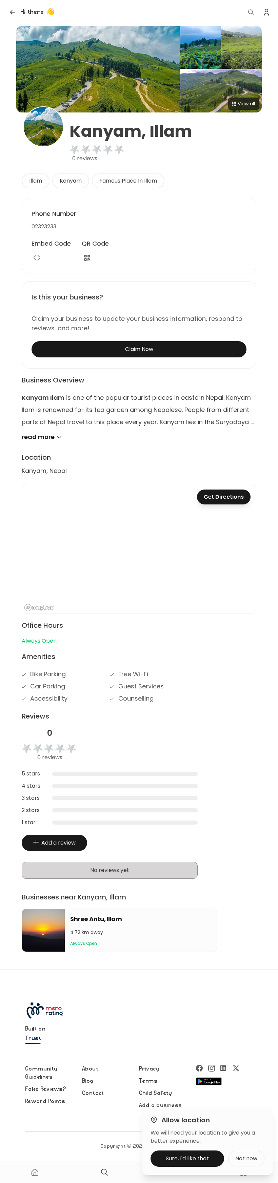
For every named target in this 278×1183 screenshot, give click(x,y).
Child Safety (155, 1093)
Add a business (160, 1105)
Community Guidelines (41, 1073)
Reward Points (45, 1101)
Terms (148, 1081)
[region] (139, 549)
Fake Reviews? (45, 1089)
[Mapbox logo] (39, 607)
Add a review (58, 843)
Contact (93, 1093)
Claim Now (139, 349)
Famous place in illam (128, 181)
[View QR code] (87, 257)
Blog (88, 1081)
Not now (246, 1158)
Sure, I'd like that (187, 1158)
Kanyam (71, 181)
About (90, 1069)
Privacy (149, 1069)
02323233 (44, 226)
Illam (35, 181)
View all (246, 103)
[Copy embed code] (37, 257)
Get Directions (224, 497)
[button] (31, 12)
